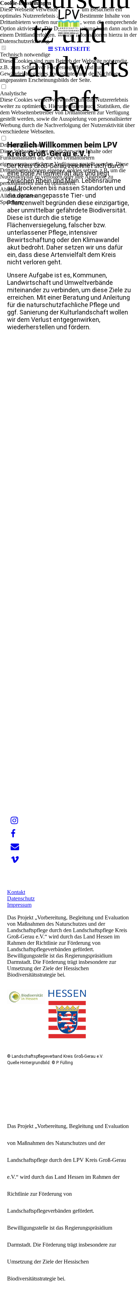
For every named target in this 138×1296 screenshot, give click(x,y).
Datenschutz (21, 898)
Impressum (19, 905)
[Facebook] (13, 833)
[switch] (3, 87)
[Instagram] (14, 820)
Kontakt (16, 892)
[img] (69, 21)
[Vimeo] (15, 859)
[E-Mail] (15, 846)
